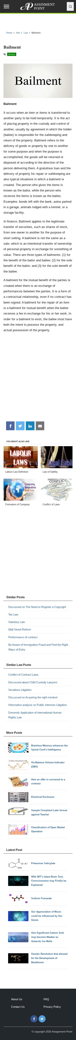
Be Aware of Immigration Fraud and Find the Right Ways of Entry (38, 647)
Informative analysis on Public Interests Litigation (37, 704)
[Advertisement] (38, 378)
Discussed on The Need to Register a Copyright (37, 606)
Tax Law (13, 614)
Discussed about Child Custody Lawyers (32, 682)
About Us (16, 999)
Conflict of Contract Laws (23, 674)
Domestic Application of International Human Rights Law (34, 715)
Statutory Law (16, 622)
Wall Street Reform (19, 629)
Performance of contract (22, 637)
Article (11, 54)
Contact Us (18, 1006)
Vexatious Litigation (19, 689)
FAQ (46, 999)
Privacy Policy (52, 1006)
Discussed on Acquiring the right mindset (32, 697)
